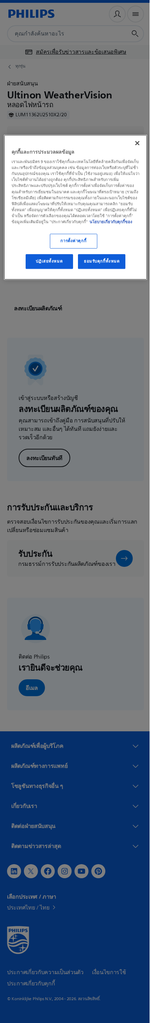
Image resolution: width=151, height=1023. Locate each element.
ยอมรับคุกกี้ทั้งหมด (99, 266)
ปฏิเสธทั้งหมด (46, 266)
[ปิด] (132, 142)
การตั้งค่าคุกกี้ (71, 246)
